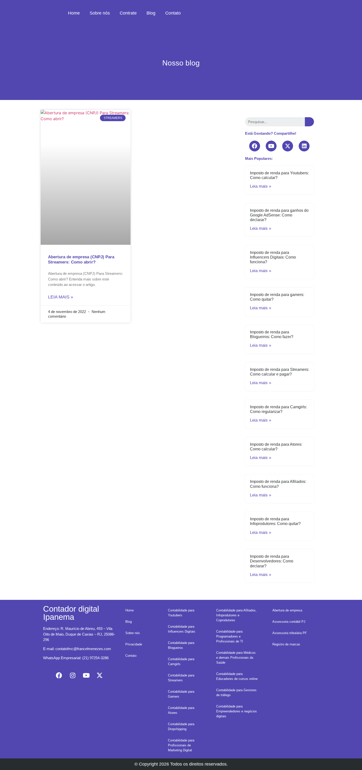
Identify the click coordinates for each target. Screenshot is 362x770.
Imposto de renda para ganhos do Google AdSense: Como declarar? (279, 215)
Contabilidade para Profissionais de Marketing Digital (181, 745)
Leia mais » (60, 297)
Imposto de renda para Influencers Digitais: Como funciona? (273, 257)
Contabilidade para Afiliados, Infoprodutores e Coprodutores (236, 615)
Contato (173, 13)
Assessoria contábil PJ (288, 621)
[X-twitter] (287, 146)
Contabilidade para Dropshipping (181, 726)
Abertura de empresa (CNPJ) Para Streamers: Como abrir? (81, 259)
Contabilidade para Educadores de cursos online (237, 676)
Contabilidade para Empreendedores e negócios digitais (236, 711)
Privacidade (133, 644)
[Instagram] (72, 675)
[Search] (309, 121)
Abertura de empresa (287, 610)
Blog (151, 13)
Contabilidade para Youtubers (181, 612)
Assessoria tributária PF (289, 633)
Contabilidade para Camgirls (181, 661)
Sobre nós (100, 13)
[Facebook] (254, 146)
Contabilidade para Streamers (181, 677)
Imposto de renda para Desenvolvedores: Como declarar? (271, 561)
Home (74, 13)
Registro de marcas (286, 644)
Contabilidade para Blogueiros (181, 645)
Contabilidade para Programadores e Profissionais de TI (229, 636)
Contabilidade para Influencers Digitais (181, 629)
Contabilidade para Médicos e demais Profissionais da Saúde (236, 657)
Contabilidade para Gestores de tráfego (236, 692)
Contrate (128, 13)
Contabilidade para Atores (181, 710)
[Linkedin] (304, 146)
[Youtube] (271, 146)
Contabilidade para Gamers (181, 694)
